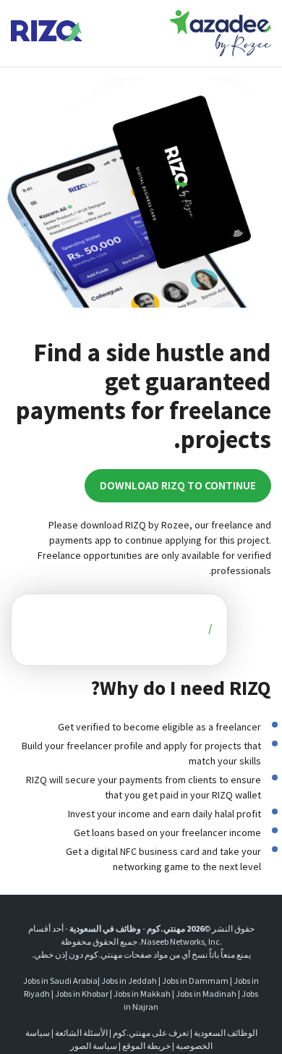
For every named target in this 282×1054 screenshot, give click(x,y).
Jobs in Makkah (142, 993)
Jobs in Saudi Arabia (60, 980)
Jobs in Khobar (81, 993)
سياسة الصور (93, 1045)
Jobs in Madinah (206, 993)
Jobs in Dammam (195, 980)
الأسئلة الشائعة (81, 1032)
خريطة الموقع (146, 1045)
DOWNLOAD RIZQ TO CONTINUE (178, 485)
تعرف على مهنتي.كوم (150, 1032)
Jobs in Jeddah (129, 980)
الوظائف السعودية (225, 1032)
